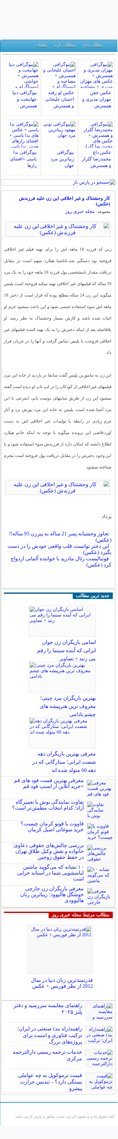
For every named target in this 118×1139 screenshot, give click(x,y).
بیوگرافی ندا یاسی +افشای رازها (23, 159)
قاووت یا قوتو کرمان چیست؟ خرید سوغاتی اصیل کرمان (52, 826)
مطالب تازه (65, 45)
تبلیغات (41, 45)
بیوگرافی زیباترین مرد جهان (62, 159)
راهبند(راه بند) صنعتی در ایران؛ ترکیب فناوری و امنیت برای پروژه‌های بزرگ (49, 1035)
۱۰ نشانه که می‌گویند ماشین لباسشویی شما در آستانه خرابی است (50, 872)
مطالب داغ (93, 45)
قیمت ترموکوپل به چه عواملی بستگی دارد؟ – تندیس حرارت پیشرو (50, 1081)
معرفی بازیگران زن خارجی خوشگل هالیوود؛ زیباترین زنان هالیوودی (52, 894)
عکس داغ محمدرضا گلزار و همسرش (96, 159)
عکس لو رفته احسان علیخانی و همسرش (59, 99)
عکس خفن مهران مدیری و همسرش (96, 99)
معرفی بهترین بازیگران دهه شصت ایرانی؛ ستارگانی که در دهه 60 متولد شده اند (64, 762)
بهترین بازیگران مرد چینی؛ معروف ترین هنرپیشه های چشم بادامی (68, 706)
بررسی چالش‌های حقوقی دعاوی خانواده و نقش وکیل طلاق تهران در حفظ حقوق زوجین (49, 851)
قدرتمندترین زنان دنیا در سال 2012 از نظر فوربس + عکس (62, 983)
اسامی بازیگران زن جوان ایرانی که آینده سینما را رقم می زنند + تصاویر (66, 650)
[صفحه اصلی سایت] (110, 47)
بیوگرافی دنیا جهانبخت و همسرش (24, 99)
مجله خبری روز (80, 211)
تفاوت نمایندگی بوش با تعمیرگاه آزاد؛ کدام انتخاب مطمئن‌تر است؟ (48, 805)
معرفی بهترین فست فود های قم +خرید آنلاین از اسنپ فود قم (49, 783)
